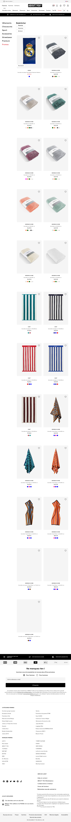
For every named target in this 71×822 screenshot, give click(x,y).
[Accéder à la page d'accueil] (11, 775)
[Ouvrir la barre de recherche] (67, 11)
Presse (17, 814)
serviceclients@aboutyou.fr (30, 694)
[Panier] (68, 6)
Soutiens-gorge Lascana (8, 711)
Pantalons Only (6, 716)
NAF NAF (4, 751)
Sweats (4, 726)
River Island (5, 743)
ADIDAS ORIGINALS (41, 753)
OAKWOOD (39, 761)
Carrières (23, 814)
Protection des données (35, 814)
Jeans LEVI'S (5, 733)
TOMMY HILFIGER (40, 741)
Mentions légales (54, 814)
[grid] (42, 342)
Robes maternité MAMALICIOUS (44, 728)
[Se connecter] (57, 6)
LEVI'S (3, 741)
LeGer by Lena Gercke (41, 751)
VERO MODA (39, 746)
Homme (10, 5)
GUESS (37, 743)
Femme (4, 5)
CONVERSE (39, 748)
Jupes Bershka (39, 723)
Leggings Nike (39, 726)
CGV (46, 814)
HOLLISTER (5, 761)
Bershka (38, 758)
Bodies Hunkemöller (7, 731)
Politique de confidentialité (24, 692)
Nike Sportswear (40, 763)
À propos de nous (7, 814)
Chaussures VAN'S (40, 731)
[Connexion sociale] (4, 781)
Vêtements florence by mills (43, 721)
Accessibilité (64, 814)
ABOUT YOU (5, 746)
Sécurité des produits (35, 817)
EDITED (4, 753)
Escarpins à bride (6, 713)
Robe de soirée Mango (8, 718)
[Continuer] (64, 10)
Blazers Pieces (39, 733)
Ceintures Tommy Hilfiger (42, 718)
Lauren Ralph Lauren (41, 756)
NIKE (3, 756)
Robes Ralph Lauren (7, 721)
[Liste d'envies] (64, 6)
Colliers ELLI (5, 728)
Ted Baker (4, 748)
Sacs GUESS (39, 716)
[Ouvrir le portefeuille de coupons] (53, 6)
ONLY (3, 763)
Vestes (37, 711)
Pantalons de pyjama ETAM (43, 713)
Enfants (17, 5)
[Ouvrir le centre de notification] (61, 5)
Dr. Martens (5, 758)
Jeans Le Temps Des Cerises (9, 723)
